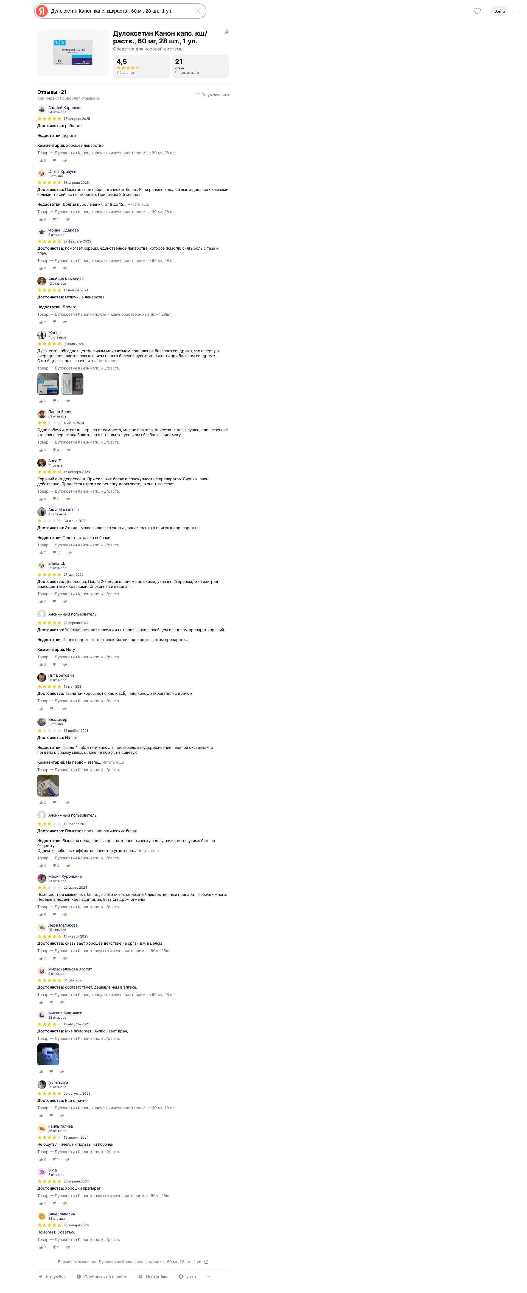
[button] (212, 94)
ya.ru (191, 1276)
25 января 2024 (76, 1225)
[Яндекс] (42, 11)
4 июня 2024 (74, 423)
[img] (49, 119)
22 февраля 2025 (77, 241)
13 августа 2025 (77, 119)
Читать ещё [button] (138, 204)
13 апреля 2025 (76, 182)
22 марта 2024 (75, 887)
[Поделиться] (227, 32)
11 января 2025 (76, 936)
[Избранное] (477, 11)
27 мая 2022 (73, 574)
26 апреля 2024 (76, 1181)
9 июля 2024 (74, 344)
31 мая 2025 (73, 980)
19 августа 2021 (76, 1024)
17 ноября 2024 (76, 290)
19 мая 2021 (73, 686)
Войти (499, 11)
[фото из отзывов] (48, 384)
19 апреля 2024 (76, 1137)
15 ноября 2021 (76, 731)
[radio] (42, 160)
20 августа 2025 (77, 1093)
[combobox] (119, 11)
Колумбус (56, 1276)
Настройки (157, 1276)
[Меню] (516, 10)
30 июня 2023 (75, 521)
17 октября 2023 (77, 472)
